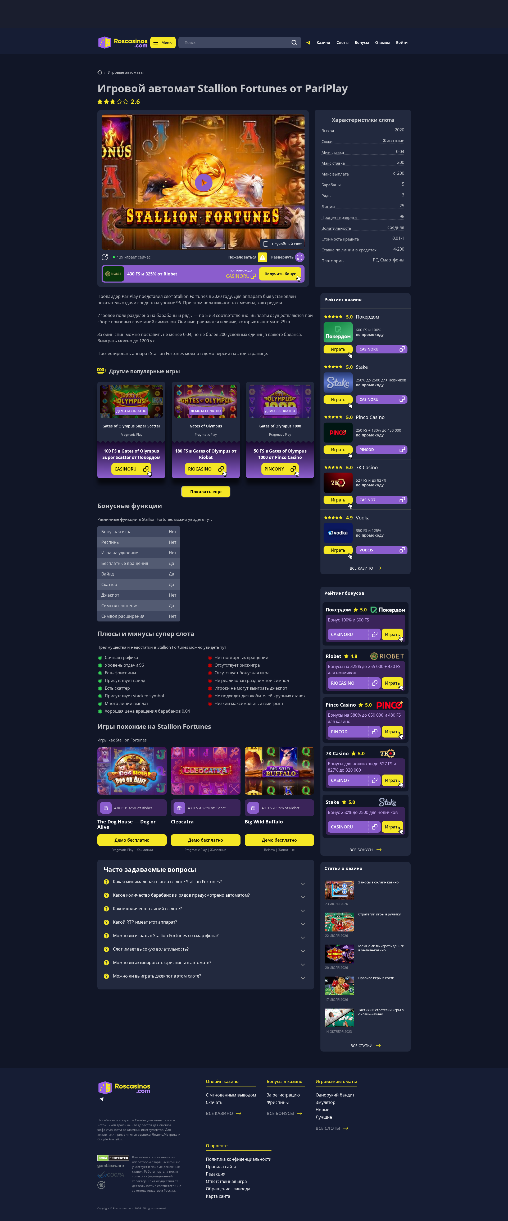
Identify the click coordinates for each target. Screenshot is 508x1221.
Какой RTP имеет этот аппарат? (145, 922)
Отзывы (382, 42)
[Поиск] (294, 42)
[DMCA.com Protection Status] (113, 1158)
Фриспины (278, 1102)
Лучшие (324, 1117)
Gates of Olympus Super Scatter (131, 425)
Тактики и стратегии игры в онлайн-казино (380, 1012)
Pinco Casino (370, 417)
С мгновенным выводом (231, 1095)
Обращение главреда (228, 1189)
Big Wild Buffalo (264, 821)
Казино (323, 42)
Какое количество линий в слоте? (147, 908)
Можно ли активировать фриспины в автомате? (162, 962)
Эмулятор (325, 1102)
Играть (338, 349)
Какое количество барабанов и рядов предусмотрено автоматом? (181, 895)
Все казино (361, 568)
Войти (401, 42)
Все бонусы (361, 849)
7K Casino (367, 467)
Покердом (367, 316)
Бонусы (362, 42)
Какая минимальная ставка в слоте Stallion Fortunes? (167, 881)
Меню (167, 42)
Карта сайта (218, 1196)
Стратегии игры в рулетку (379, 914)
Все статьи (362, 1045)
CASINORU (126, 469)
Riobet (333, 656)
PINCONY (274, 469)
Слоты (342, 42)
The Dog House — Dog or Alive (126, 824)
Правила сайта (221, 1166)
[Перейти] (308, 44)
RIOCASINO (200, 469)
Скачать (214, 1102)
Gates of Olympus (206, 425)
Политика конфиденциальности (238, 1159)
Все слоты (328, 1128)
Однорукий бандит (335, 1095)
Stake (362, 367)
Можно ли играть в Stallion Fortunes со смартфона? (166, 935)
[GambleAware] (113, 1166)
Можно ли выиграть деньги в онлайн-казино (381, 948)
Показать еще (205, 492)
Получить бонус (280, 273)
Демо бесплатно (131, 411)
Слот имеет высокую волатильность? (151, 949)
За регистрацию (283, 1095)
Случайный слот (287, 243)
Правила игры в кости (376, 978)
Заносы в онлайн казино (378, 882)
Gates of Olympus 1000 (280, 425)
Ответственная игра (226, 1181)
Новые (322, 1110)
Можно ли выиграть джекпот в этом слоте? (157, 976)
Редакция (215, 1174)
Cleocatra (182, 821)
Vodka (363, 517)
